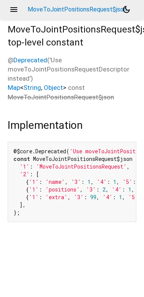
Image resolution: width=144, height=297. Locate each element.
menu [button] (13, 9)
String (32, 87)
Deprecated (30, 60)
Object (53, 87)
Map (14, 87)
